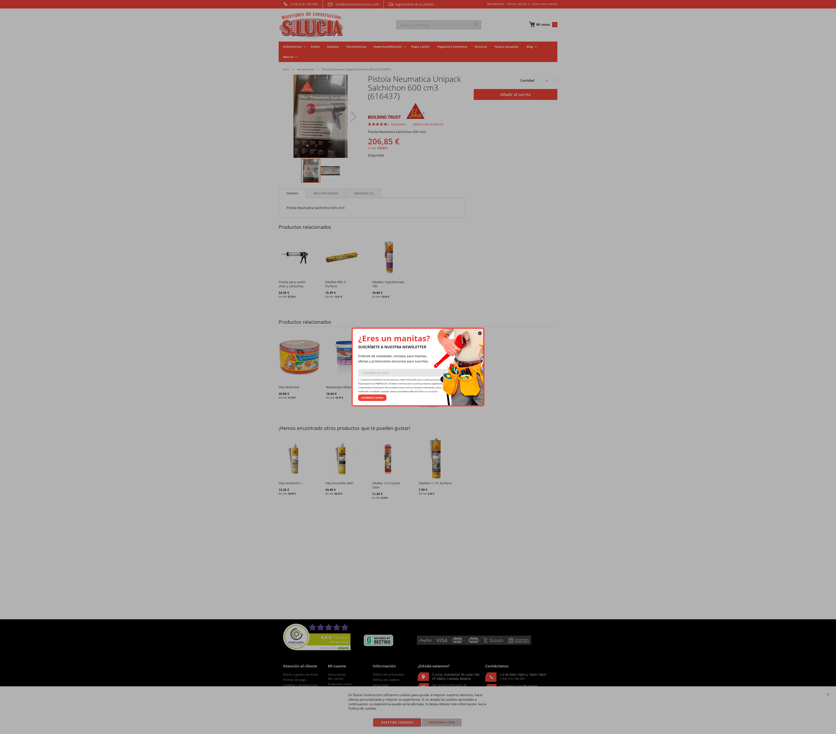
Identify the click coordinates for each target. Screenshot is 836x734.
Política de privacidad (428, 391)
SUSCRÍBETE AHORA (372, 397)
